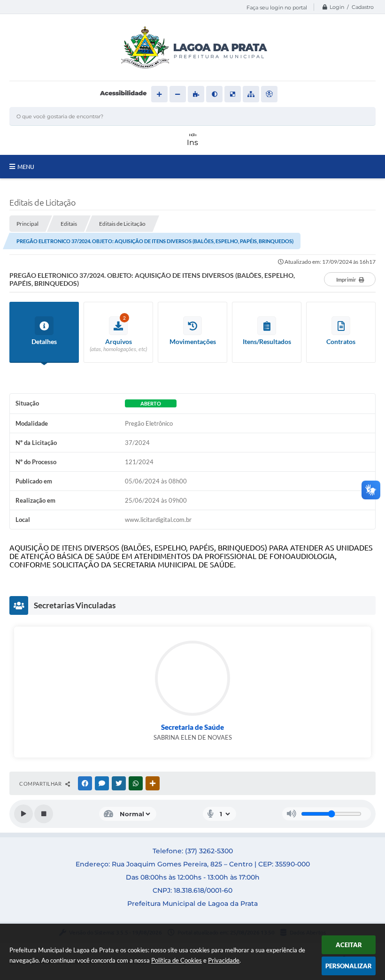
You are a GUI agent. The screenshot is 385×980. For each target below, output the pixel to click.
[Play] (23, 813)
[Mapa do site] (251, 94)
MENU (25, 166)
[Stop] (43, 813)
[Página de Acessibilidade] (269, 94)
